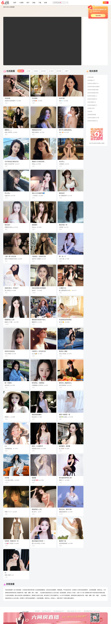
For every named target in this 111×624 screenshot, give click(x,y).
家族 (45, 3)
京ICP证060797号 (46, 611)
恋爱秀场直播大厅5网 (93, 117)
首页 (14, 3)
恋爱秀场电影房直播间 (93, 86)
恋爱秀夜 (89, 111)
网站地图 (24, 616)
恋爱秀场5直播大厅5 (93, 83)
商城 (33, 3)
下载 (39, 3)
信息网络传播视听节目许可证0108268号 (44, 613)
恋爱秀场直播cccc (92, 96)
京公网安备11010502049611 (74, 613)
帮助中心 (24, 619)
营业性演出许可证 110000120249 (92, 611)
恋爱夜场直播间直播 (92, 89)
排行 (28, 3)
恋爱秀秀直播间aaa (92, 121)
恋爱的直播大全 (91, 102)
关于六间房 (25, 612)
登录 (105, 2)
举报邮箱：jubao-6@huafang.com (75, 616)
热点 (7, 7)
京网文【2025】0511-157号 (73, 611)
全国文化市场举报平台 (59, 616)
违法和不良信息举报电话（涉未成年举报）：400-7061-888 (48, 618)
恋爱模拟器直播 (91, 114)
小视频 (21, 3)
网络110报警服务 (39, 616)
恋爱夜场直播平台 (92, 99)
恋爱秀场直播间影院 (92, 93)
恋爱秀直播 (90, 77)
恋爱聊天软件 (91, 108)
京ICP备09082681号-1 (59, 611)
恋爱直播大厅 (91, 80)
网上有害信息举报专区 (89, 613)
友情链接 (24, 614)
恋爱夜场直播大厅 (92, 105)
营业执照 (37, 611)
